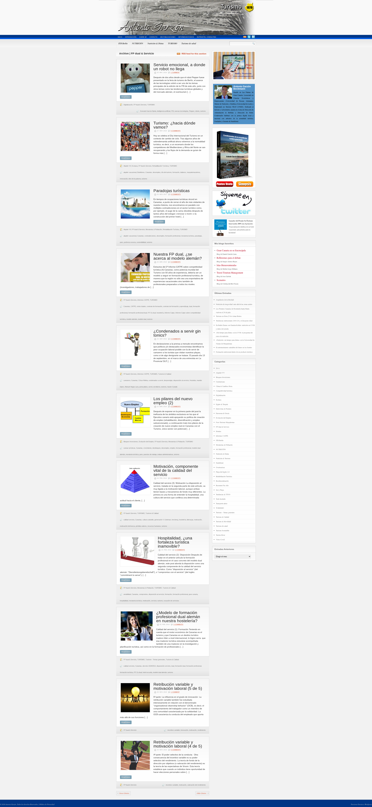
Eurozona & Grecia (222, 413)
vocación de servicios (171, 601)
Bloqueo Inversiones (131, 441)
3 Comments (178, 624)
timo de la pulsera (135, 179)
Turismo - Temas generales (155, 659)
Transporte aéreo (221, 503)
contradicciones (150, 236)
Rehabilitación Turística (160, 166)
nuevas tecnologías (181, 111)
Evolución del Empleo (146, 441)
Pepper (191, 111)
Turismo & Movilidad (223, 521)
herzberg (175, 520)
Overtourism (220, 467)
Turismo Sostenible (222, 530)
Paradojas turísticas (171, 190)
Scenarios (221, 280)
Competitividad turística (224, 391)
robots (197, 111)
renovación (124, 179)
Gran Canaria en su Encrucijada (231, 250)
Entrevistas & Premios (223, 409)
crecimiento (147, 448)
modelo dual (142, 319)
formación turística (126, 672)
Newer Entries (124, 793)
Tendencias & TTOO (223, 494)
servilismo (156, 387)
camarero (127, 380)
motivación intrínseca (127, 526)
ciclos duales (141, 306)
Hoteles (218, 431)
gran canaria (193, 594)
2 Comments (175, 478)
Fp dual (153, 313)
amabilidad (127, 594)
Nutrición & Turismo (223, 458)
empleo (172, 448)
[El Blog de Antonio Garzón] (186, 17)
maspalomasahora (193, 172)
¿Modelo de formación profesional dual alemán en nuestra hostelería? (178, 616)
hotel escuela (147, 672)
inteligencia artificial (163, 111)
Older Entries (201, 793)
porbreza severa (130, 242)
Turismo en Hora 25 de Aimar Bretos (229, 316)
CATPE (133, 306)
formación (175, 172)
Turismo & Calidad (164, 374)
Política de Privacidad (47, 804)
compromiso (143, 594)
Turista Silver (220, 535)
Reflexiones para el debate (229, 257)
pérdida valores (141, 526)
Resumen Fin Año (222, 485)
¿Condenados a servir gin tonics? (177, 333)
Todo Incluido (221, 499)
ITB (172, 111)
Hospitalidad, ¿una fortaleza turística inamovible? (175, 542)
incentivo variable (174, 730)
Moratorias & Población (154, 229)
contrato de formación (154, 306)
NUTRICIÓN (137, 43)
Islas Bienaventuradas (226, 265)
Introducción (130, 37)
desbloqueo (156, 448)
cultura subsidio (148, 520)
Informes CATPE (143, 300)
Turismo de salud (188, 43)
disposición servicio (163, 666)
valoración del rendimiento (196, 785)
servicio (154, 601)
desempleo (156, 172)
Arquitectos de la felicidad (225, 300)
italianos (183, 172)
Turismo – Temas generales (225, 512)
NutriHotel (219, 463)
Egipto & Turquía (222, 404)
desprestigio (168, 380)
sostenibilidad (141, 242)
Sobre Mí (142, 37)
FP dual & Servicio (140, 105)
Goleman (167, 520)
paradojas (198, 236)
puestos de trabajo (150, 454)
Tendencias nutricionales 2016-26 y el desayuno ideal (234, 320)
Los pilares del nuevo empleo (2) (173, 401)
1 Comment (175, 72)
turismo (203, 111)
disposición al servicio (181, 380)
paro (121, 242)
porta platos (143, 387)
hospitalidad (124, 601)
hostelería (160, 313)
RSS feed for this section (194, 53)
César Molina (143, 380)
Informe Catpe (169, 313)
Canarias (148, 172)
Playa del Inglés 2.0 (222, 472)
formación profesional (172, 236)
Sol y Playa (220, 490)
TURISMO (172, 43)
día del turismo (166, 172)
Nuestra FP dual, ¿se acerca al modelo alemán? (177, 256)
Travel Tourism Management (230, 272)
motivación (198, 520)
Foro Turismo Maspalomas (225, 422)
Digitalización (128, 105)
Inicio (120, 37)
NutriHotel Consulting (206, 37)
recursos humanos (154, 526)
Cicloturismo (220, 382)
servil (150, 387)
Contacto (153, 37)
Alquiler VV (127, 166)
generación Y (159, 520)
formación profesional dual (137, 313)
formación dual (180, 666)
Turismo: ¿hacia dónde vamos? (174, 125)
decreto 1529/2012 (149, 666)
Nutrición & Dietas (155, 43)
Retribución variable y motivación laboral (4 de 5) (177, 744)
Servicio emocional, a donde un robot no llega (179, 67)
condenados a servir (156, 380)
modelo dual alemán (160, 672)
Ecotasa (135, 166)
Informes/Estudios (186, 37)
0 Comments (175, 131)
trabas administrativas (165, 454)
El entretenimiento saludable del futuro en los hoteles (234, 347)
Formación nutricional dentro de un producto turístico (234, 352)
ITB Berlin (123, 43)
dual (190, 306)
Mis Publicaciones (167, 37)
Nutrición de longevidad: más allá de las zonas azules (234, 304)
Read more (125, 97)
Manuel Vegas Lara (131, 387)
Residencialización (222, 481)
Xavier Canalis (172, 387)
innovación (184, 730)
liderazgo (190, 520)
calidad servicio (129, 520)
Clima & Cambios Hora (224, 386)
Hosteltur (193, 380)
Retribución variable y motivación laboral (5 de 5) (177, 686)
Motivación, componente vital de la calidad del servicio (175, 470)
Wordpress (368, 804)
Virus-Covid (220, 539)
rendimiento (201, 730)
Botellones (141, 172)
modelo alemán (131, 319)
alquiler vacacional (130, 172)
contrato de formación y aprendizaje (175, 306)
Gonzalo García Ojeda (148, 111)
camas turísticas (129, 448)
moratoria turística (187, 236)
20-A (218, 368)
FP (149, 313)
